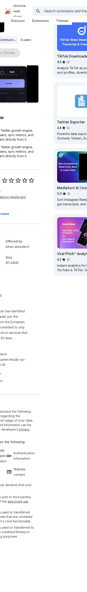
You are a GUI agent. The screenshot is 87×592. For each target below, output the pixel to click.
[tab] (18, 21)
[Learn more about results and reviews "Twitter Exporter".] (68, 127)
